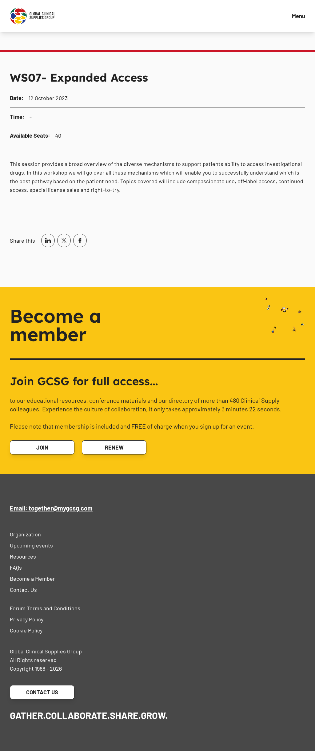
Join (42, 447)
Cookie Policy (26, 630)
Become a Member (32, 578)
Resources (23, 556)
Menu (298, 16)
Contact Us (23, 589)
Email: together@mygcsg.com (51, 508)
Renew (114, 447)
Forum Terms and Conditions (45, 608)
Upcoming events (31, 545)
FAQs (16, 567)
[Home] (32, 16)
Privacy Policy (26, 619)
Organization (25, 534)
